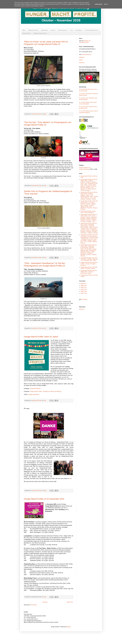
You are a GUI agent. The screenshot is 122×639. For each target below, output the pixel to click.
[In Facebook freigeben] (56, 114)
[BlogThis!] (52, 114)
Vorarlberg (78, 30)
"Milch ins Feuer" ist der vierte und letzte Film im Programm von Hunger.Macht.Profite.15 (46, 43)
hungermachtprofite (35, 388)
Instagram (81, 57)
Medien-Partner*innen (40, 33)
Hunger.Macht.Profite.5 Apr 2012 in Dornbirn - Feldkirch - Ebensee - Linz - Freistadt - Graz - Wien (89, 259)
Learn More (98, 4)
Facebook (81, 62)
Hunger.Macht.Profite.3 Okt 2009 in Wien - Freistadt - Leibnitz (89, 268)
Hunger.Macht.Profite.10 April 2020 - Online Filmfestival (88, 212)
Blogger (69, 626)
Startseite (45, 602)
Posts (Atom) (33, 605)
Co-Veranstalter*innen (91, 30)
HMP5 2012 (84, 287)
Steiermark (44, 30)
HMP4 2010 (84, 289)
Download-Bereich (86, 54)
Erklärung (81, 309)
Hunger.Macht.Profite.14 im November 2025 (44, 499)
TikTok (80, 60)
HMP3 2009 (84, 291)
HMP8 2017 (84, 283)
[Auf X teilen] (54, 114)
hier (70, 478)
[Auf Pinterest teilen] (58, 114)
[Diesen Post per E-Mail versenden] (50, 114)
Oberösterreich (62, 30)
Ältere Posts (70, 602)
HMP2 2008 (84, 293)
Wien (23, 30)
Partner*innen (26, 33)
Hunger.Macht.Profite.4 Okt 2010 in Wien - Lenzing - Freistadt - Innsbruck (89, 264)
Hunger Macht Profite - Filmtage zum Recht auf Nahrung (45, 391)
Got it (106, 4)
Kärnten (53, 30)
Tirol (71, 30)
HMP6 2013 (84, 285)
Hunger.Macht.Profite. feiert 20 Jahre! (41, 336)
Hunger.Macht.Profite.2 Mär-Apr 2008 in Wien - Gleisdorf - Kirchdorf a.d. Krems (89, 272)
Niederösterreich (33, 30)
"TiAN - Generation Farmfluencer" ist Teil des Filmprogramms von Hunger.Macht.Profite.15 (44, 264)
